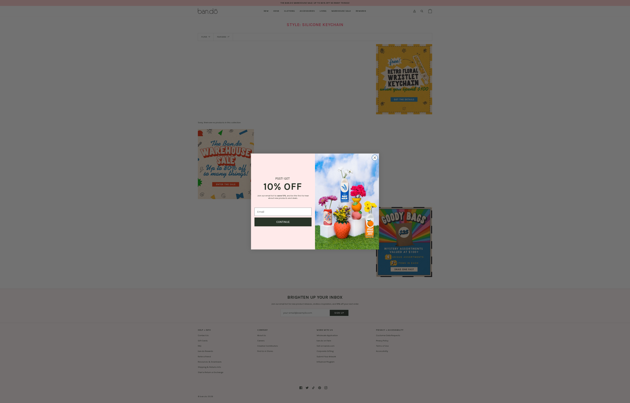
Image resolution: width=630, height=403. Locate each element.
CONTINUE (283, 222)
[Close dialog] (375, 158)
